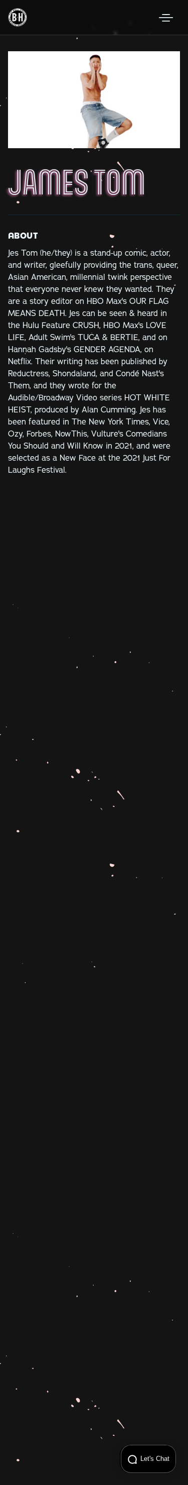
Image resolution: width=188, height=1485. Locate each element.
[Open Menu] (166, 18)
